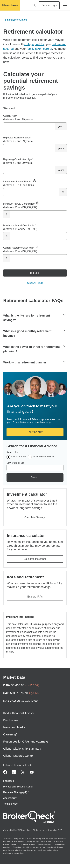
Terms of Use (10, 803)
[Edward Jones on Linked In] (14, 772)
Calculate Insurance (35, 559)
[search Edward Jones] (34, 5)
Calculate (35, 273)
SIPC (60, 830)
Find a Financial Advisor (18, 713)
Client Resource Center (18, 755)
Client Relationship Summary (22, 748)
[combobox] (35, 468)
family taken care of (39, 48)
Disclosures (10, 720)
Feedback (8, 780)
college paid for (34, 44)
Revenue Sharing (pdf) (16, 792)
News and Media (14, 727)
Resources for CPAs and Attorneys (25, 741)
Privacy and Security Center (18, 786)
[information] (34, 180)
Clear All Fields (35, 282)
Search (35, 477)
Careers (10, 734)
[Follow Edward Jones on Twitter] (23, 772)
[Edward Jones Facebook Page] (5, 772)
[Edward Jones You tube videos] (32, 772)
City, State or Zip (15, 462)
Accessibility (10, 798)
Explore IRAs (35, 596)
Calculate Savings (35, 517)
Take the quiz (35, 432)
